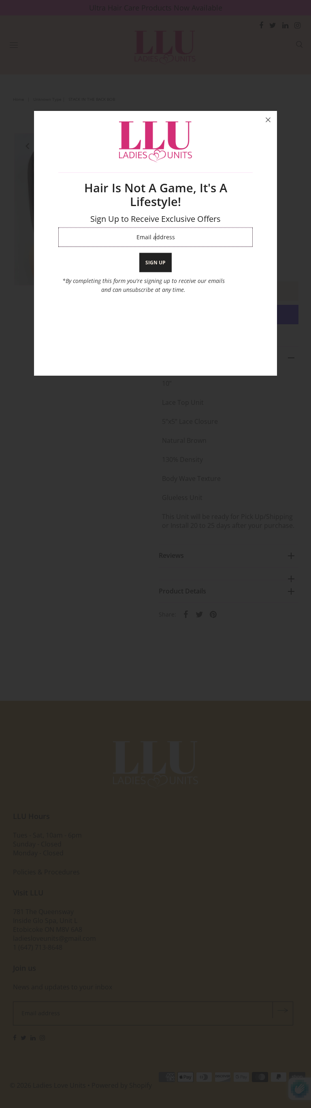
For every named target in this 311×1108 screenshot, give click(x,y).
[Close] (268, 120)
